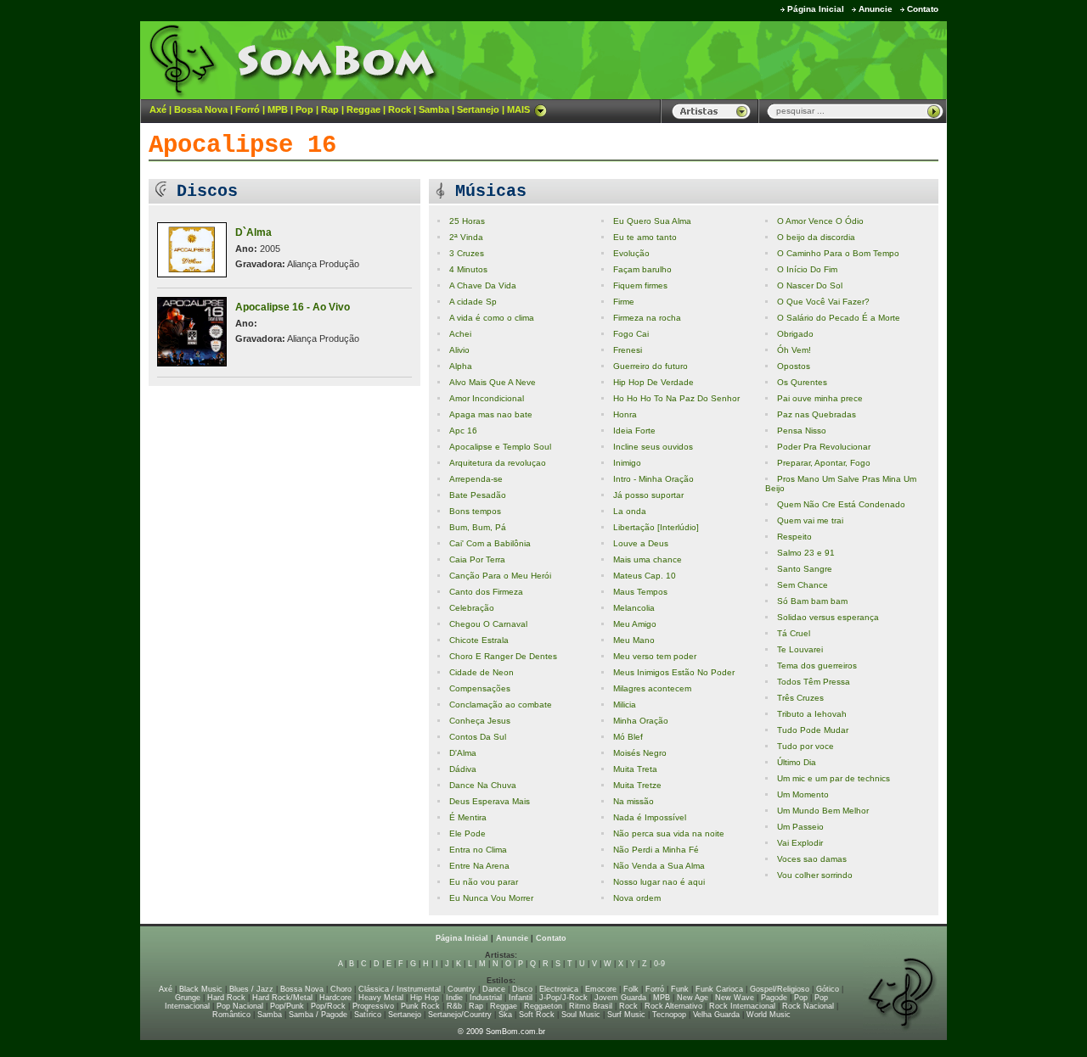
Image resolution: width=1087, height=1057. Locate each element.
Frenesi (627, 350)
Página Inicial (815, 9)
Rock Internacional (742, 1006)
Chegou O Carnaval (488, 624)
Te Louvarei (800, 649)
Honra (625, 414)
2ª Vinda (466, 237)
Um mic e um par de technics (833, 778)
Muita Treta (635, 769)
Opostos (793, 366)
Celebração (471, 607)
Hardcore (335, 997)
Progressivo (373, 1006)
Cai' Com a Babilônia (490, 543)
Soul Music (580, 1014)
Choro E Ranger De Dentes (503, 656)
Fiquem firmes (640, 285)
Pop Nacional (240, 1006)
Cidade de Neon (481, 672)
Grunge (187, 997)
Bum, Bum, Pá (477, 527)
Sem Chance (802, 585)
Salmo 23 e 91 (806, 552)
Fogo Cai (631, 333)
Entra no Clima (478, 849)
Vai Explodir (800, 842)
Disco (522, 989)
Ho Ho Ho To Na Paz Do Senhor (676, 398)
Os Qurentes (802, 382)
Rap (330, 109)
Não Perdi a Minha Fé (656, 849)
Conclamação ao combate (500, 704)
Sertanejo (478, 109)
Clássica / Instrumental (399, 989)
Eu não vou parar (483, 881)
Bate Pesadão (477, 495)
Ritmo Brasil (590, 1006)
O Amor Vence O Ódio (820, 221)
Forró (247, 109)
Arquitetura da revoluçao (497, 462)
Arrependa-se (476, 479)
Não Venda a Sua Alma (659, 865)
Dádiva (462, 769)
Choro (341, 989)
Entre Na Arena (479, 865)
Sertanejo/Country (460, 1014)
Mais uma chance (647, 559)
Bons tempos (475, 511)
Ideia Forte (634, 430)
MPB (278, 109)
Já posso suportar (648, 495)
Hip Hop (424, 997)
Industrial (486, 997)
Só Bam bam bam (812, 601)
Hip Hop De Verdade (653, 382)
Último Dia (796, 762)
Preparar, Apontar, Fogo (823, 462)
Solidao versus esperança (828, 617)
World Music (768, 1014)
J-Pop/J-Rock (563, 997)
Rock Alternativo (673, 1006)
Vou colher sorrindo (815, 875)
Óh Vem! (794, 350)
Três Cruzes (800, 697)
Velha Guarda (716, 1014)
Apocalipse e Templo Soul (500, 446)
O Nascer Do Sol (809, 285)
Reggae (363, 109)
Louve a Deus (640, 543)
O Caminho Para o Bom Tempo (838, 253)
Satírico (367, 1014)
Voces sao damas (812, 859)
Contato (922, 9)
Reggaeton (543, 1006)
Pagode (774, 997)
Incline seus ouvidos (653, 446)
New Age (692, 997)
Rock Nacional (808, 1006)
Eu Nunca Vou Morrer (491, 898)
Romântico (231, 1014)
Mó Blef (628, 736)
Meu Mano (634, 640)
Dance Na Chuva (482, 785)
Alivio (459, 350)
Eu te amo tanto (645, 237)
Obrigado (795, 333)
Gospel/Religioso (779, 989)
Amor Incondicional (486, 398)
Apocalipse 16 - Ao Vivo (292, 307)
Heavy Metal (380, 997)
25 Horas (467, 221)
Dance (493, 989)
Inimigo (627, 462)
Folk (631, 989)
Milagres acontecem (652, 688)
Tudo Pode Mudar (812, 730)
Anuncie (876, 9)
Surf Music (626, 1014)
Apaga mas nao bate (490, 414)
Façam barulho (642, 269)
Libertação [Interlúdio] (656, 527)
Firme (623, 301)
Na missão (633, 801)
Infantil (520, 997)
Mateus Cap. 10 (644, 575)
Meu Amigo (634, 624)
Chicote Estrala (479, 640)
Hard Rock (226, 997)
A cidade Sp (473, 301)
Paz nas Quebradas (816, 414)
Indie (454, 997)
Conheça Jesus (479, 720)
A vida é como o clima (491, 317)
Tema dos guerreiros (817, 665)
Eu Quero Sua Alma (652, 221)
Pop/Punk (287, 1006)
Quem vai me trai (810, 520)
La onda (629, 511)
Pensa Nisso (801, 430)
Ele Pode (467, 833)
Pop (304, 109)
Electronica (558, 989)
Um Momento (803, 794)
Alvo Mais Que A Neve (492, 382)
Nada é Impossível (649, 817)
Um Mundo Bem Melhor (823, 810)
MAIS (518, 109)
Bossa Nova (201, 109)
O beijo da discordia (816, 237)
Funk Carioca (719, 989)
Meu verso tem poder (654, 656)
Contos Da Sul (477, 736)
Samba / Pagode (318, 1014)
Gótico (827, 989)
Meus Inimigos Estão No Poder (674, 672)
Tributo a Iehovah (812, 714)
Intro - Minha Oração (653, 479)
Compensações (479, 688)
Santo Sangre (804, 568)
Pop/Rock (328, 1006)
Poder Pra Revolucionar (823, 446)
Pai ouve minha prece (820, 398)
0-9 (659, 963)
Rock (399, 109)
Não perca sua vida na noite (668, 833)
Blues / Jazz (251, 989)
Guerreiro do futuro (650, 366)
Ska (505, 1014)
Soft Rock (537, 1014)
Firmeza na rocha (647, 317)
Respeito (794, 536)
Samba (434, 109)
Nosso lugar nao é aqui (659, 881)
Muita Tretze (637, 785)
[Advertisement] (735, 59)
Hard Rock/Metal (282, 997)
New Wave (734, 997)
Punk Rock (420, 1006)
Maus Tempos (640, 591)
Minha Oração (640, 720)
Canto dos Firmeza (486, 591)
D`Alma (253, 232)
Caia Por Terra (477, 559)
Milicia (624, 704)
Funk (680, 989)
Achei (460, 333)
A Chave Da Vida (482, 285)
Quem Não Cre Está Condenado (841, 504)
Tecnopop (669, 1014)
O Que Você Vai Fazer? (823, 301)
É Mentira (468, 817)
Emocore (601, 989)
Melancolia (634, 607)
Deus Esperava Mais (489, 801)
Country (462, 989)
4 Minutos (468, 269)
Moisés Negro (640, 753)
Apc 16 (463, 430)
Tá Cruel (793, 633)
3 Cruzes (466, 253)
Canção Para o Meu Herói (500, 575)
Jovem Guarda (620, 997)
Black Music (200, 989)
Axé (157, 109)
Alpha (460, 366)
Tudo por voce (805, 746)
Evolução (631, 253)
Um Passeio (800, 826)
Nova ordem (637, 898)
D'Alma (462, 753)
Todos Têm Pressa (813, 681)
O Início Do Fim (807, 269)
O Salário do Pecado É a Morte (838, 317)
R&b (454, 1006)
